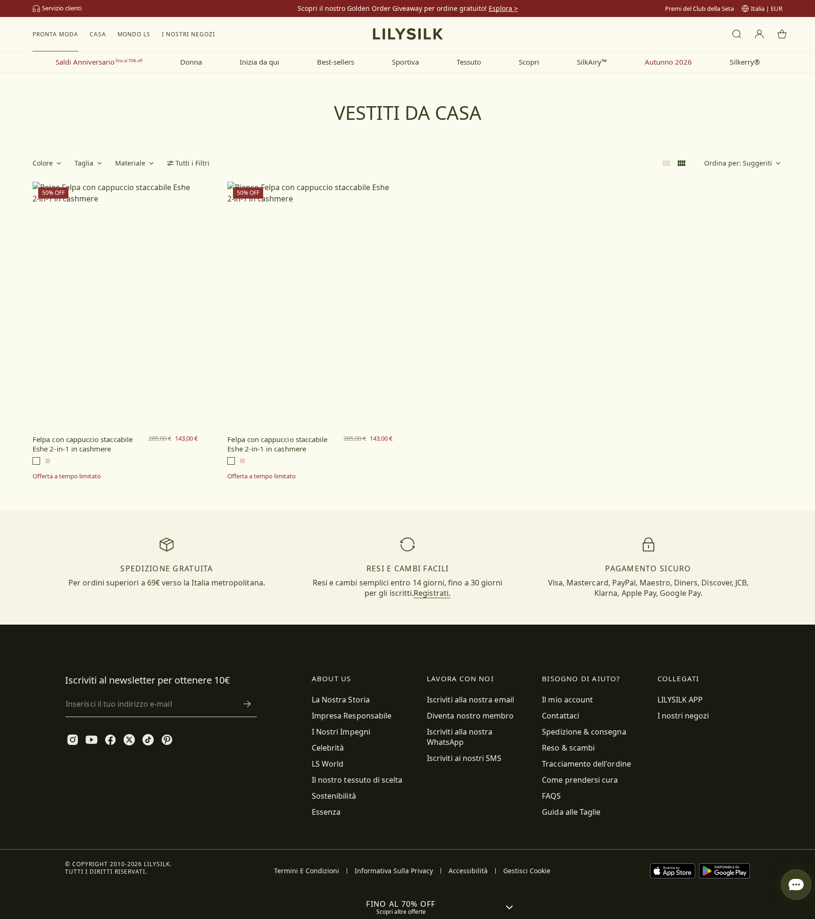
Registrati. (432, 593)
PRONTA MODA (55, 34)
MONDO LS (134, 34)
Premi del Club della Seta (699, 8)
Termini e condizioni (306, 871)
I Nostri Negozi (188, 34)
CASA (98, 34)
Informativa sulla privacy (394, 871)
